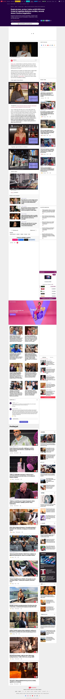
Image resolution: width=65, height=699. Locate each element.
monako (18, 234)
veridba (22, 234)
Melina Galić (13, 63)
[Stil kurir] (25, 691)
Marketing (17, 693)
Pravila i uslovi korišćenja (30, 693)
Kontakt (24, 693)
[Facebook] (41, 45)
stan (29, 234)
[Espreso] (19, 691)
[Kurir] (16, 691)
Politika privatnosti (46, 693)
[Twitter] (46, 45)
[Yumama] (44, 691)
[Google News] (52, 45)
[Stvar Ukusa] (48, 691)
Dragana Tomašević (17, 20)
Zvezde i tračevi (21, 6)
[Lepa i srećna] (32, 691)
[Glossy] (28, 691)
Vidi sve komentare (24, 421)
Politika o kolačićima (37, 693)
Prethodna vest (15, 230)
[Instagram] (44, 45)
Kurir (12, 192)
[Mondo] (3, 1)
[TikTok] (50, 45)
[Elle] (23, 691)
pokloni (25, 234)
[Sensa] (39, 691)
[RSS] (54, 45)
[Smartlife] (35, 691)
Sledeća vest (32, 230)
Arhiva (42, 693)
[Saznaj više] (54, 432)
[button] (38, 21)
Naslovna (12, 6)
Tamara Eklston (21, 76)
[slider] (13, 188)
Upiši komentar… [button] (16, 418)
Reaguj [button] (12, 242)
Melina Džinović (13, 234)
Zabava (16, 6)
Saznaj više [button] (13, 314)
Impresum (21, 693)
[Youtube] (48, 45)
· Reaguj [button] (44, 116)
